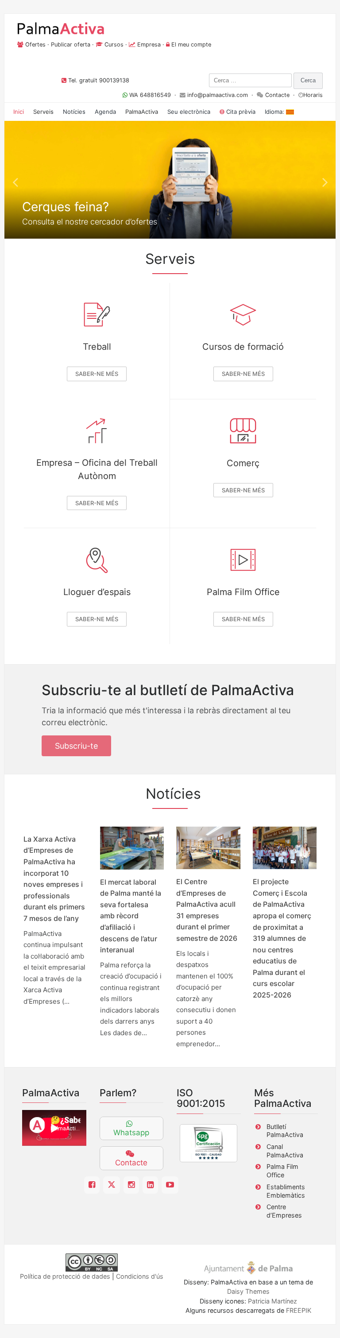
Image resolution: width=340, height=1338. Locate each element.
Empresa (149, 44)
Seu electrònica (188, 111)
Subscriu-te (76, 745)
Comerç (243, 463)
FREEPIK (298, 1310)
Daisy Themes (248, 1291)
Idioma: (275, 111)
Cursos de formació (243, 346)
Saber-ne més (96, 373)
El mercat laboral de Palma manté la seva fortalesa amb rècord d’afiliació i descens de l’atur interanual (130, 916)
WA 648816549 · (154, 95)
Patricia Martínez (272, 1301)
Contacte (277, 95)
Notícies (74, 111)
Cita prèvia (239, 111)
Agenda (105, 111)
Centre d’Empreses (284, 1211)
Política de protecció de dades (65, 1276)
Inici (18, 111)
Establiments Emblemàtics (286, 1191)
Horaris (313, 95)
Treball (97, 346)
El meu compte (191, 44)
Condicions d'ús (139, 1276)
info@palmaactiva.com (217, 95)
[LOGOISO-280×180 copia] (208, 1143)
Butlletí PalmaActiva (285, 1131)
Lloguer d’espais (97, 592)
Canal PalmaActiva (285, 1151)
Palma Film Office (243, 592)
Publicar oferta (70, 44)
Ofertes (35, 44)
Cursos (114, 44)
